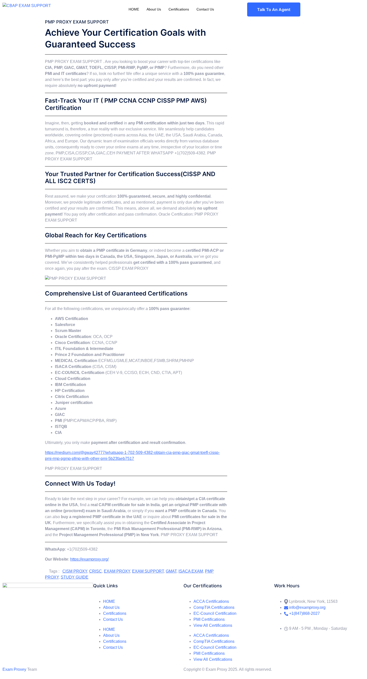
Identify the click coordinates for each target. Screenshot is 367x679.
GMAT (171, 571)
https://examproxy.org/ (89, 559)
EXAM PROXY (117, 571)
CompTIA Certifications (213, 607)
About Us (154, 9)
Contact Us (205, 9)
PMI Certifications (209, 619)
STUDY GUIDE (74, 577)
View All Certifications (212, 625)
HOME (134, 9)
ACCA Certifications (211, 601)
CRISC (95, 571)
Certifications (179, 9)
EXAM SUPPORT (148, 571)
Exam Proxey (14, 669)
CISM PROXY (74, 571)
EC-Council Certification (214, 613)
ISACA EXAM (191, 571)
